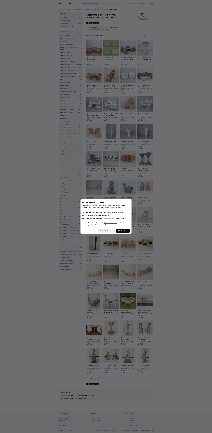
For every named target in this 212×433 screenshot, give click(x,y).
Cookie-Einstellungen (106, 231)
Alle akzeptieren (123, 231)
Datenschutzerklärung (110, 223)
